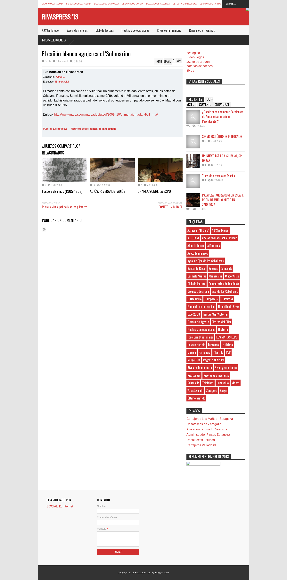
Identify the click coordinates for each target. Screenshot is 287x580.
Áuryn (223, 390)
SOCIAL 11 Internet (59, 506)
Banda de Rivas (196, 268)
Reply (48, 61)
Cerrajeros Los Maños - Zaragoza (209, 418)
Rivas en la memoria (169, 30)
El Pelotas (227, 299)
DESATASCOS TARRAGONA (213, 4)
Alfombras (213, 245)
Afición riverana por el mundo (219, 238)
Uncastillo (223, 383)
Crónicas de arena (198, 291)
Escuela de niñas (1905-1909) (62, 191)
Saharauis (193, 383)
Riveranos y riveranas (202, 30)
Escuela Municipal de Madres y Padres (64, 207)
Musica (191, 352)
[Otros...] (60, 76)
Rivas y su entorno (226, 367)
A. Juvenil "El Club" (198, 230)
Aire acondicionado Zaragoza (206, 429)
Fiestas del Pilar (221, 322)
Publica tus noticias (55, 128)
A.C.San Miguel (50, 30)
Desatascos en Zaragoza (203, 424)
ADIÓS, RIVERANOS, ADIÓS (108, 191)
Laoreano (213, 344)
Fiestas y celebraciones (135, 30)
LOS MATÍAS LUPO (227, 337)
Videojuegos (195, 57)
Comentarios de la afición (224, 283)
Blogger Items (162, 572)
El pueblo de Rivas (228, 306)
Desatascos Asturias (200, 440)
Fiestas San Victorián (215, 314)
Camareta (226, 268)
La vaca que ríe (196, 344)
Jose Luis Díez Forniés (200, 337)
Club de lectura (104, 30)
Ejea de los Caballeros (225, 291)
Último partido (196, 398)
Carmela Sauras (196, 276)
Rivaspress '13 (60, 16)
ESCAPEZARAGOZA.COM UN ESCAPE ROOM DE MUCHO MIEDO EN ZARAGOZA (222, 200)
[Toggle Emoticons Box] (44, 229)
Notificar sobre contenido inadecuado (93, 128)
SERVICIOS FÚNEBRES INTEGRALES (222, 136)
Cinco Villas (232, 276)
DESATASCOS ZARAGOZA (106, 4)
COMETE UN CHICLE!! (171, 207)
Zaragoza (211, 390)
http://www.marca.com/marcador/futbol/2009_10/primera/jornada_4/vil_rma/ (106, 114)
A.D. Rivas (193, 238)
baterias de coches (199, 66)
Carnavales (215, 276)
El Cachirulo (194, 299)
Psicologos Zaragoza (78, 4)
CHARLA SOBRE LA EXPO (154, 191)
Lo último (227, 344)
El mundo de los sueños (201, 306)
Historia (223, 329)
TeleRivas (208, 383)
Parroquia (204, 352)
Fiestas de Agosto (198, 322)
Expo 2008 (193, 314)
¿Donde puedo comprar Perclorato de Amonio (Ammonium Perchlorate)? (222, 117)
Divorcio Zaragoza (52, 4)
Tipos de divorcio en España (218, 175)
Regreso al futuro (213, 360)
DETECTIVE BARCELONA (185, 4)
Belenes (213, 268)
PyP (228, 352)
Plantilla (218, 352)
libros (190, 70)
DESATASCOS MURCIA (132, 4)
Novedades (54, 40)
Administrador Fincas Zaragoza (208, 434)
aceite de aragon (198, 61)
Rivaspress (194, 375)
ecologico (193, 53)
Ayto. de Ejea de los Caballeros (205, 261)
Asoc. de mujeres (77, 30)
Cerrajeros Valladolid (201, 445)
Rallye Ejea (193, 360)
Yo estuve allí (195, 390)
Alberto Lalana (195, 245)
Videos (236, 383)
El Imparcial (61, 61)
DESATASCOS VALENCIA (158, 4)
